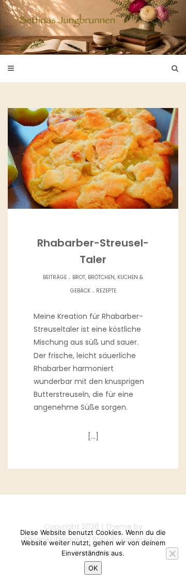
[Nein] (172, 553)
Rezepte (106, 291)
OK (93, 568)
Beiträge (55, 277)
